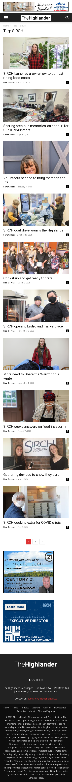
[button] (5, 17)
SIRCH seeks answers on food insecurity (34, 426)
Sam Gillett (9, 134)
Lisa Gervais (9, 82)
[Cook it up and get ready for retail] (36, 258)
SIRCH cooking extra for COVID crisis (32, 522)
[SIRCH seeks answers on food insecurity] (36, 406)
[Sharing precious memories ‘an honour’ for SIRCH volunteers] (36, 105)
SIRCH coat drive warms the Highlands (33, 230)
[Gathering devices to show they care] (36, 454)
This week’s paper (46, 711)
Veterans (36, 707)
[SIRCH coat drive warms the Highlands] (36, 210)
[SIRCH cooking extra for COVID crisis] (36, 502)
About (32, 711)
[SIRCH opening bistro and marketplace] (36, 306)
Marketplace (60, 707)
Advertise (21, 711)
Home (6, 25)
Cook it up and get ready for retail (29, 278)
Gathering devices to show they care (31, 475)
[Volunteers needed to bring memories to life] (36, 157)
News (15, 707)
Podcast (25, 707)
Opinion (47, 707)
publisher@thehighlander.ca (42, 698)
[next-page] (42, 541)
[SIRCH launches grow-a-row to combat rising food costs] (36, 53)
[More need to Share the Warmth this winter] (36, 354)
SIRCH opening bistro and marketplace (33, 326)
